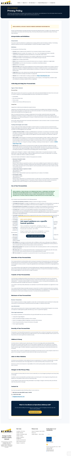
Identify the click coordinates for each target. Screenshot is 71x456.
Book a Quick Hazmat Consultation (35, 236)
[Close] (52, 217)
